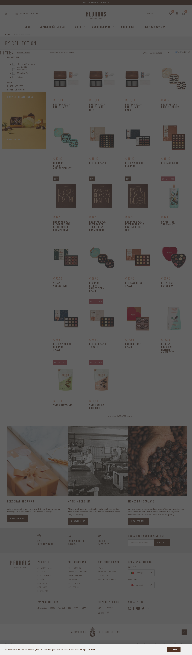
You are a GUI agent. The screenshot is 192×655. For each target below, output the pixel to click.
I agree (173, 649)
